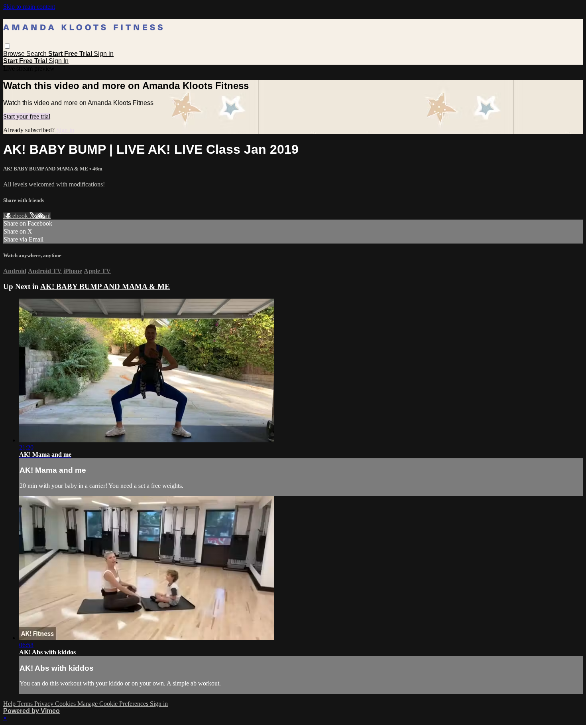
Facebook (16, 215)
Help (10, 703)
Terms (25, 703)
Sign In (59, 60)
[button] (7, 46)
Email (43, 215)
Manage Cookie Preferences (113, 703)
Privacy (44, 703)
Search (37, 53)
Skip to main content (29, 6)
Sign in (104, 53)
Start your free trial (26, 116)
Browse (14, 53)
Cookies (66, 703)
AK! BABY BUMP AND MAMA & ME (46, 169)
